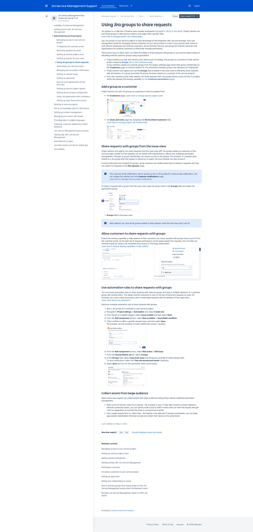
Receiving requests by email (69, 50)
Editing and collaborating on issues (116, 481)
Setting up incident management (68, 112)
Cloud (175, 16)
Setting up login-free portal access (71, 100)
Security (180, 524)
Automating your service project (70, 66)
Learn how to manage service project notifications (131, 179)
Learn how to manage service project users (144, 96)
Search (190, 6)
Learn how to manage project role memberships (121, 36)
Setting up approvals (66, 78)
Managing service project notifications (73, 70)
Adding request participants (113, 458)
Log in (197, 6)
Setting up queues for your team (70, 58)
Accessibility (59, 149)
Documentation (108, 6)
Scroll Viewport (128, 510)
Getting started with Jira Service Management (121, 462)
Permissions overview (110, 467)
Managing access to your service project (118, 449)
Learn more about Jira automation (115, 300)
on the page (158, 79)
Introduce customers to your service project (120, 472)
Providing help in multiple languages (69, 120)
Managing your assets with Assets (68, 116)
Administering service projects (68, 36)
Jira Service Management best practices (71, 131)
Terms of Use (167, 524)
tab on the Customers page (137, 62)
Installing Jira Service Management (69, 25)
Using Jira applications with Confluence (73, 96)
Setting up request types (67, 74)
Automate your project (63, 141)
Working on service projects (66, 104)
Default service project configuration (72, 92)
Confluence (115, 510)
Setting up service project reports (71, 88)
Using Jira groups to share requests (73, 62)
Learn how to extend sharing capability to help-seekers (125, 246)
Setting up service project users (70, 54)
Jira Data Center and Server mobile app (71, 145)
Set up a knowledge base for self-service (71, 108)
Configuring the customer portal (70, 46)
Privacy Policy (153, 524)
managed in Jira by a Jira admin (169, 31)
